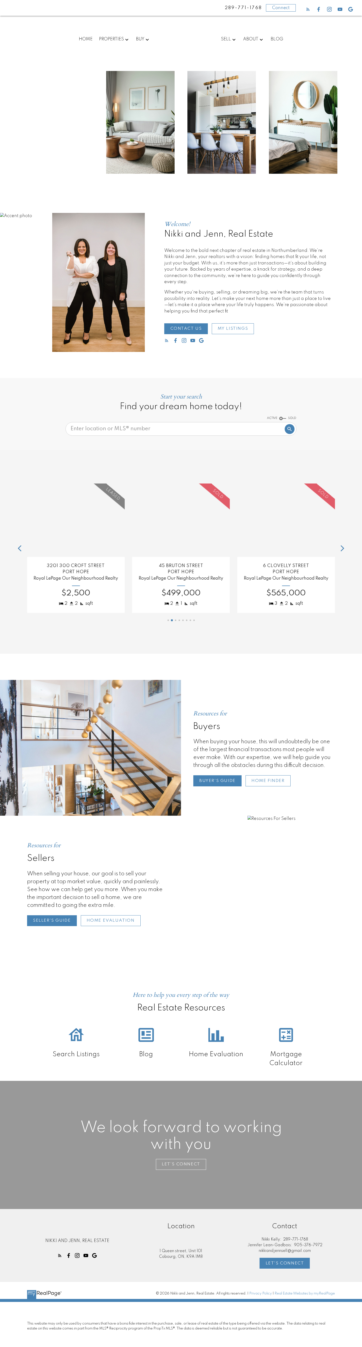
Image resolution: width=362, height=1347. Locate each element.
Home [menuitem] (86, 39)
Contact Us (186, 329)
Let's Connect (285, 1263)
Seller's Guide (52, 920)
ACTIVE (272, 418)
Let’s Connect (181, 1164)
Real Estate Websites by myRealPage (305, 1293)
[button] (308, 9)
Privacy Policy (260, 1293)
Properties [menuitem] (111, 39)
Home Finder (268, 781)
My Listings (233, 329)
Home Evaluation (111, 920)
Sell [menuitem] (226, 39)
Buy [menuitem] (140, 39)
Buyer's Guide (217, 781)
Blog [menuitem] (277, 39)
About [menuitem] (250, 39)
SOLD (292, 418)
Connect (281, 8)
